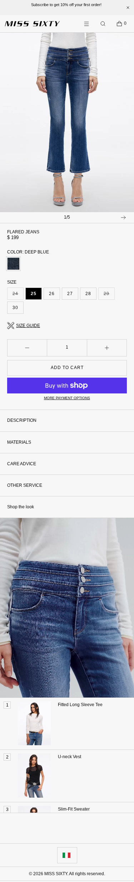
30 (15, 307)
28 (88, 293)
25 (33, 293)
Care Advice (21, 463)
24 (18, 295)
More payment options (67, 398)
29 (109, 295)
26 (52, 293)
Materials (19, 442)
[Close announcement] (128, 7)
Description (21, 420)
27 (70, 293)
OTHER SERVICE (24, 485)
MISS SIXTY (55, 873)
